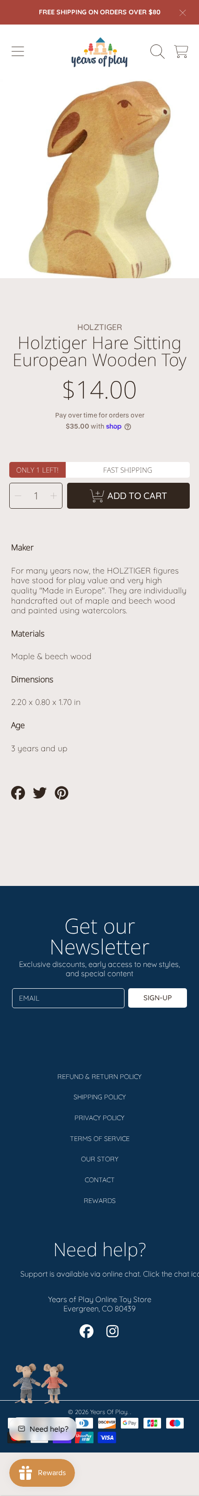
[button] (17, 52)
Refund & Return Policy (99, 1076)
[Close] (183, 12)
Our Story (99, 1159)
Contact (100, 1180)
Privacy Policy (99, 1118)
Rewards (100, 1201)
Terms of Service (100, 1138)
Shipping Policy (100, 1097)
